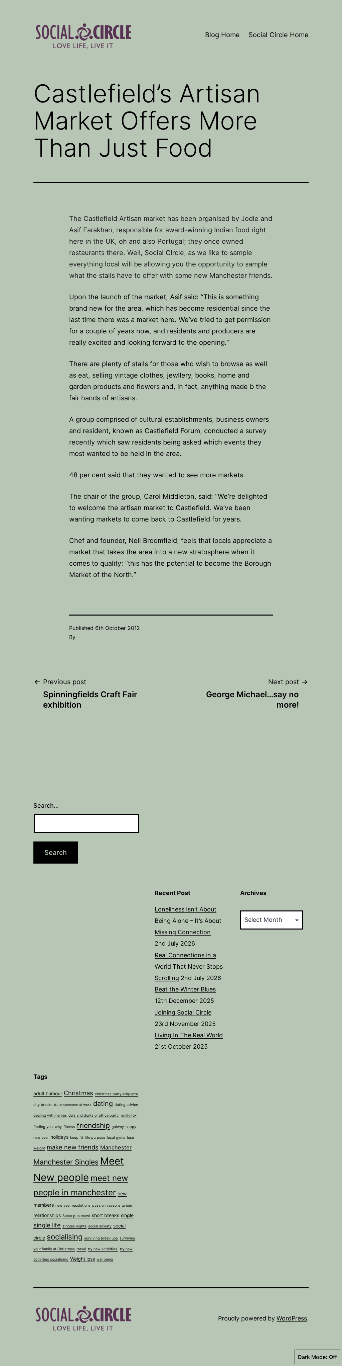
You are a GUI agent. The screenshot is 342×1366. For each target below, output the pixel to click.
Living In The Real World (189, 1035)
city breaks (42, 1105)
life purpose (95, 1137)
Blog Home (222, 35)
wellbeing (105, 1259)
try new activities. (103, 1249)
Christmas (78, 1093)
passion (99, 1205)
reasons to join (119, 1205)
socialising (64, 1236)
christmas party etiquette (116, 1094)
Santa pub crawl (76, 1216)
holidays (59, 1137)
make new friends (73, 1147)
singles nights (74, 1226)
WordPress (292, 1318)
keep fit (76, 1137)
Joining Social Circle (183, 1012)
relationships (47, 1215)
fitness (69, 1127)
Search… (46, 805)
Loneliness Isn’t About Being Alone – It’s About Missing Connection (188, 921)
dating (103, 1104)
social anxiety (100, 1226)
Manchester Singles (66, 1162)
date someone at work (73, 1105)
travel (81, 1249)
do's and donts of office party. (94, 1115)
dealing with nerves (50, 1115)
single (127, 1215)
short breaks (105, 1215)
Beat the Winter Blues (185, 989)
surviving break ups (101, 1238)
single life (47, 1225)
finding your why (47, 1127)
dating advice (126, 1105)
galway (118, 1127)
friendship (93, 1125)
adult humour (47, 1093)
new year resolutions (73, 1205)
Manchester (116, 1147)
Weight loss (82, 1259)
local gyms (116, 1137)
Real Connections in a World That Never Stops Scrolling (189, 966)
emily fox (129, 1115)
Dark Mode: (312, 1357)
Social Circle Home (278, 35)
